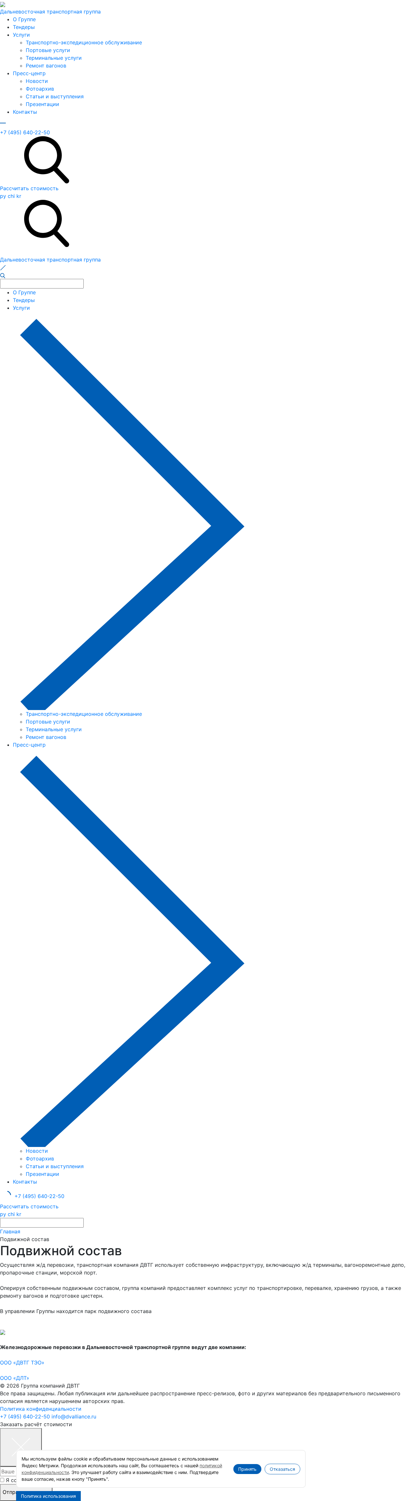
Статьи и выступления (55, 96)
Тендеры (24, 27)
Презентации (42, 104)
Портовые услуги (48, 50)
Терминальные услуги (54, 58)
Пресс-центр (29, 73)
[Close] (21, 1447)
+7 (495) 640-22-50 (25, 132)
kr (18, 196)
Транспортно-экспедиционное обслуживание (84, 42)
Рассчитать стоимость (29, 188)
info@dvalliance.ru (74, 1416)
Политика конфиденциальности (40, 1409)
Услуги (21, 34)
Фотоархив (40, 88)
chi (11, 196)
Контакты (25, 112)
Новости (37, 81)
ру (3, 196)
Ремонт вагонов (46, 65)
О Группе (24, 19)
